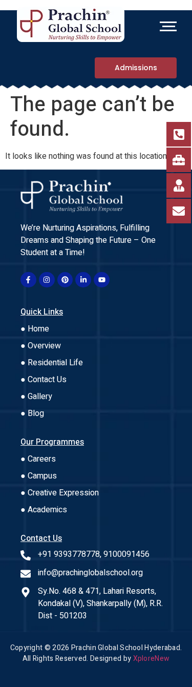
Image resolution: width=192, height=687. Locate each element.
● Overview (40, 346)
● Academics (43, 510)
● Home (34, 329)
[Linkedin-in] (83, 280)
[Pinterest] (65, 280)
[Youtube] (102, 280)
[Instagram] (47, 280)
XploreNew (151, 658)
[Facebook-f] (28, 280)
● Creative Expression (59, 493)
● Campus (38, 476)
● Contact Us (43, 379)
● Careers (38, 459)
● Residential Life (51, 363)
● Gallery (36, 396)
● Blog (32, 413)
